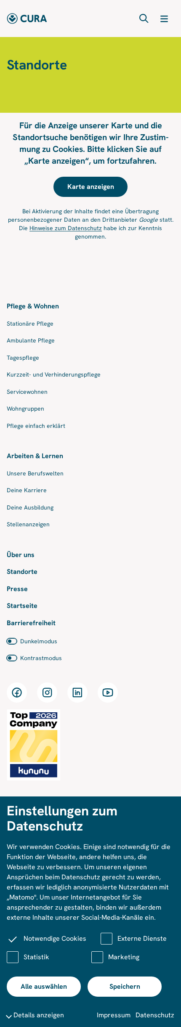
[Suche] (144, 18)
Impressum (113, 1015)
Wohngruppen (25, 408)
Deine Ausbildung (30, 507)
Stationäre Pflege (30, 323)
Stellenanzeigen (28, 524)
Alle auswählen (44, 986)
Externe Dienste (142, 938)
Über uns (21, 554)
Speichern (124, 986)
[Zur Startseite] (27, 18)
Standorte (22, 571)
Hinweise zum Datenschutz (65, 228)
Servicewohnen (27, 391)
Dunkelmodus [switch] (38, 641)
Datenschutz (155, 1015)
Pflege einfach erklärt (36, 426)
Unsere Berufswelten (35, 473)
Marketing (123, 957)
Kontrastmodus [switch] (41, 658)
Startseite (22, 605)
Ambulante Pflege (31, 340)
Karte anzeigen (90, 186)
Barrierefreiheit (31, 622)
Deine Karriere (27, 490)
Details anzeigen (38, 1015)
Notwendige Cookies (55, 938)
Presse (17, 588)
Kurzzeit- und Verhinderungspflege (54, 374)
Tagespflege (23, 357)
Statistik (36, 957)
